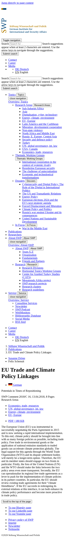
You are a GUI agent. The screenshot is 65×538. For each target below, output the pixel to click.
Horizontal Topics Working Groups (41, 271)
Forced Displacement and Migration (42, 206)
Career (12, 62)
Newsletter (21, 306)
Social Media (22, 318)
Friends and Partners (33, 261)
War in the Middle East (34, 228)
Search (5, 43)
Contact (12, 59)
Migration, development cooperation (42, 127)
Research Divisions (32, 267)
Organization (29, 254)
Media (11, 66)
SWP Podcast (22, 309)
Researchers (14, 234)
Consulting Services (26, 303)
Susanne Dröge (16, 358)
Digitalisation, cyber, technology (40, 114)
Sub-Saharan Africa (33, 108)
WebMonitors (22, 312)
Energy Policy (30, 196)
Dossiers (20, 180)
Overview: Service (18, 300)
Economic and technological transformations (37, 176)
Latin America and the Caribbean (40, 124)
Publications (15, 231)
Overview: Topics (18, 101)
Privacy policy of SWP (20, 519)
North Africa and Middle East (38, 133)
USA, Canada (30, 148)
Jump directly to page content (17, 2)
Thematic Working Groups (30, 155)
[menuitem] (36, 519)
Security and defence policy (37, 139)
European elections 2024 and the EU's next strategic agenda (40, 201)
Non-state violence (32, 130)
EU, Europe (28, 120)
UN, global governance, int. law (39, 145)
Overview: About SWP (21, 245)
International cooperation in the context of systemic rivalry (39, 163)
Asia (24, 111)
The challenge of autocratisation (39, 171)
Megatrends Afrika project (36, 280)
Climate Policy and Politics (37, 209)
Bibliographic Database (28, 315)
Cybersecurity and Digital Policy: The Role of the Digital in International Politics (43, 187)
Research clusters (31, 286)
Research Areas (23, 105)
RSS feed (20, 321)
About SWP (21, 248)
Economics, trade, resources (37, 152)
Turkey (26, 142)
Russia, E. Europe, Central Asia (39, 136)
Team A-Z (27, 251)
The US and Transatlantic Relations (41, 193)
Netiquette (14, 529)
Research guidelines (33, 289)
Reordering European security (38, 168)
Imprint (12, 522)
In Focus (20, 224)
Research (20, 264)
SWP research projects (34, 283)
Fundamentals (29, 258)
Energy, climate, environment (38, 117)
